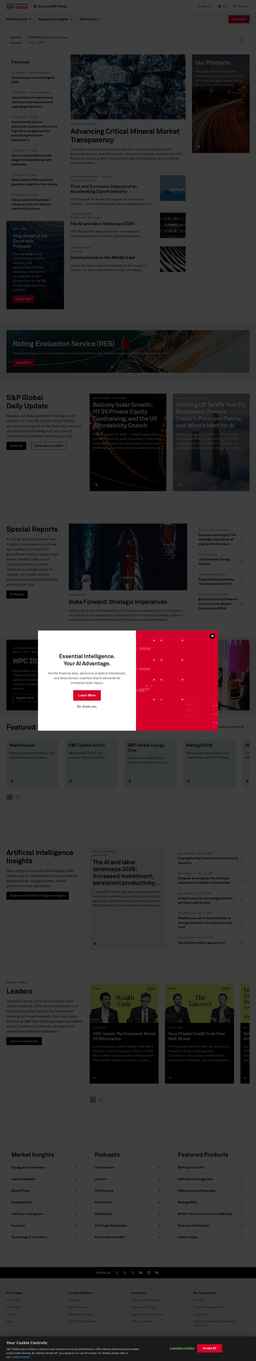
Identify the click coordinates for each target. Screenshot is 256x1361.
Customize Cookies (182, 1348)
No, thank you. (87, 706)
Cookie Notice (21, 1357)
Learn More (87, 695)
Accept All (209, 1348)
